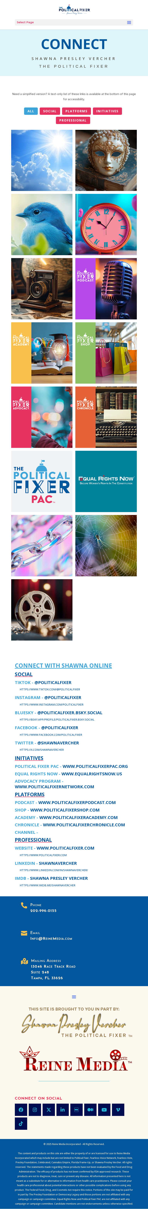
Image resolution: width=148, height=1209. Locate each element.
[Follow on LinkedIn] (62, 1110)
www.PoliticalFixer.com (65, 848)
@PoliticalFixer (52, 682)
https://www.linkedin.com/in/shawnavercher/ (54, 870)
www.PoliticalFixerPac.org (95, 766)
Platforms (76, 111)
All (31, 111)
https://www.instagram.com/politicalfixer (51, 704)
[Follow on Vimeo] (118, 1110)
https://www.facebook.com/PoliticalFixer (51, 735)
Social (50, 111)
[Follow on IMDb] (76, 1110)
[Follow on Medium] (90, 1110)
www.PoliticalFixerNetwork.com (54, 786)
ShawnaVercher (58, 863)
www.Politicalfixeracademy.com (78, 817)
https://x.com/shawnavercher (42, 750)
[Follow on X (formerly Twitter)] (49, 1110)
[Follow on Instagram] (35, 1110)
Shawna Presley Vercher (59, 878)
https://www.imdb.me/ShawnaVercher (47, 885)
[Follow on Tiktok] (21, 1123)
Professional (73, 120)
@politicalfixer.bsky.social (69, 712)
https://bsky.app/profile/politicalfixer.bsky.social (57, 719)
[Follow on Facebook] (21, 1110)
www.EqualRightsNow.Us (91, 774)
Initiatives (107, 111)
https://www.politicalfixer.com (43, 855)
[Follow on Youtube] (104, 1110)
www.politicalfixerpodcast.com (77, 802)
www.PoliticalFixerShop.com (65, 810)
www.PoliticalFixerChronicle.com (84, 824)
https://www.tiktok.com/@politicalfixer (50, 689)
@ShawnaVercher (58, 743)
